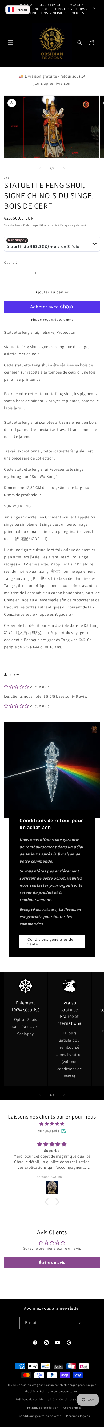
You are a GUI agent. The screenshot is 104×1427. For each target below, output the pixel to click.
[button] (11, 42)
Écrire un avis (52, 1262)
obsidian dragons (31, 1385)
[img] (52, 1123)
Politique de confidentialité (35, 1399)
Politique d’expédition (42, 1407)
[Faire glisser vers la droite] (64, 168)
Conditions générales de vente (50, 941)
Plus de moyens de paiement (52, 320)
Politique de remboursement (60, 1391)
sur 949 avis (48, 1130)
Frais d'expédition (34, 225)
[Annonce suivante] (94, 9)
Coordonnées (72, 1407)
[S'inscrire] (79, 1323)
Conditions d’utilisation (76, 1399)
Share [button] (14, 674)
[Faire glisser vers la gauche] (40, 168)
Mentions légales (78, 1416)
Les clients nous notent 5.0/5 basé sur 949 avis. (45, 696)
